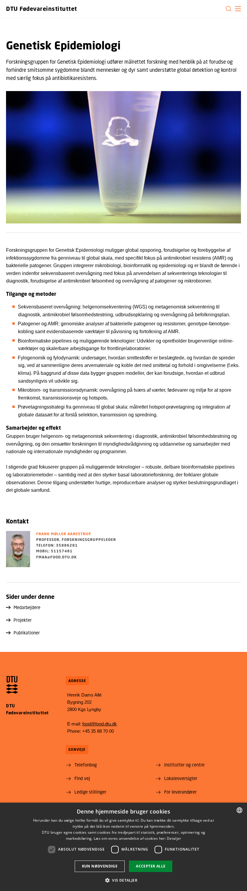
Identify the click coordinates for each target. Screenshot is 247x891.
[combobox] (239, 810)
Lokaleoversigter (180, 778)
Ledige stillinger (90, 792)
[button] (238, 8)
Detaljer (174, 838)
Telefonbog (85, 764)
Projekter (23, 620)
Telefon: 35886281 (57, 545)
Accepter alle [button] (150, 866)
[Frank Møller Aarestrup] (18, 549)
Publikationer (27, 632)
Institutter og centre (184, 764)
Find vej (82, 778)
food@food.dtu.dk (99, 723)
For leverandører (180, 792)
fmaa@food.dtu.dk (56, 557)
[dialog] (123, 847)
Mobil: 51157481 (54, 551)
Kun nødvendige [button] (100, 866)
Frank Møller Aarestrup (63, 534)
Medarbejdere (27, 607)
